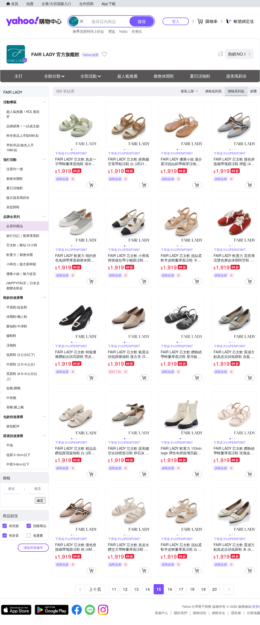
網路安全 (218, 612)
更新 (255, 606)
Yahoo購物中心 (33, 21)
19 (203, 589)
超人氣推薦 (127, 76)
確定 (40, 500)
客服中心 (161, 612)
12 (125, 589)
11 (114, 589)
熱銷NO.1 (237, 54)
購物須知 (199, 612)
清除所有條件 (33, 547)
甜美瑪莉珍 (236, 76)
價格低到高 (213, 91)
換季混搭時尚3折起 (88, 31)
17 (181, 589)
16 (170, 589)
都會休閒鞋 (164, 76)
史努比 (137, 31)
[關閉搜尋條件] (81, 21)
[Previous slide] (56, 125)
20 (214, 589)
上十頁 (95, 589)
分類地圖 (253, 612)
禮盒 (111, 31)
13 (136, 589)
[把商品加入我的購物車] (91, 185)
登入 (176, 21)
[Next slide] (95, 125)
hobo (123, 31)
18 (192, 589)
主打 (18, 76)
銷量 (253, 91)
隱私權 (236, 612)
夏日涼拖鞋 (200, 76)
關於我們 (180, 612)
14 (147, 589)
